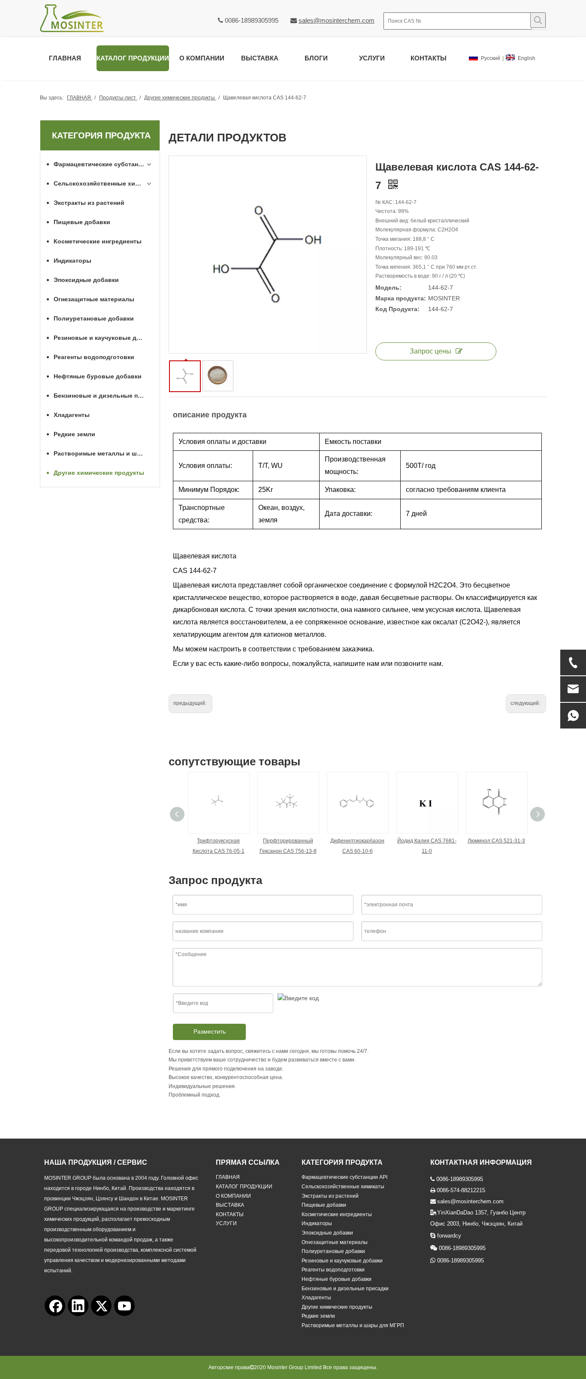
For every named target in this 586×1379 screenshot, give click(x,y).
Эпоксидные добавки (86, 279)
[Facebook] (55, 1305)
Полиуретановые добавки (94, 318)
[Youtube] (124, 1305)
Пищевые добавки (82, 222)
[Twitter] (101, 1305)
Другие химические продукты (99, 472)
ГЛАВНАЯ (228, 1177)
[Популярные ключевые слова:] (538, 20)
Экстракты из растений (89, 202)
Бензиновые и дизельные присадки (103, 395)
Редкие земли (74, 434)
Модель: (388, 287)
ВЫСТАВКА (230, 1205)
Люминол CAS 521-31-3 (496, 841)
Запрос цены (430, 351)
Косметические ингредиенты (98, 241)
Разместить (209, 1031)
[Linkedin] (78, 1305)
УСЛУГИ (226, 1223)
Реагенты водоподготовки (94, 357)
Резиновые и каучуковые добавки (103, 337)
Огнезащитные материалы (94, 299)
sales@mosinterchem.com (337, 20)
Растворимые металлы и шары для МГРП (103, 453)
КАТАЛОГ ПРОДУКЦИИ (244, 1187)
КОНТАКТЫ (230, 1214)
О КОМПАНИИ (233, 1196)
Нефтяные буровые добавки (98, 376)
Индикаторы (72, 260)
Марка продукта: (400, 298)
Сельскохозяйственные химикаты (103, 183)
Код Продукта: (397, 309)
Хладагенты (72, 414)
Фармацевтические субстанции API (103, 164)
